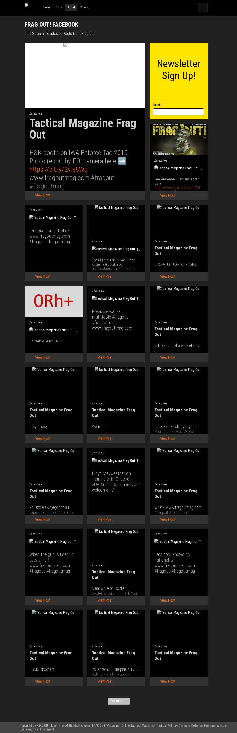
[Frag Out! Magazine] (26, 9)
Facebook (51, 182)
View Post (42, 195)
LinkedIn (118, 182)
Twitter (74, 182)
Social (71, 7)
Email (96, 182)
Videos (84, 7)
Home (46, 7)
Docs (59, 7)
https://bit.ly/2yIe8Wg (58, 169)
